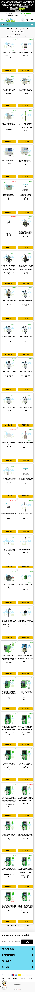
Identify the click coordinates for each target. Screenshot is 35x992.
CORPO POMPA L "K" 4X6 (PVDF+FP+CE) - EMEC (25, 408)
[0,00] (32, 20)
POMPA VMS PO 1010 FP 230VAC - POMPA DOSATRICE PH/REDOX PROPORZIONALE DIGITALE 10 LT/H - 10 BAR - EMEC (25, 906)
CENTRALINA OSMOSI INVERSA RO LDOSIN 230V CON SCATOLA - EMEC (8, 160)
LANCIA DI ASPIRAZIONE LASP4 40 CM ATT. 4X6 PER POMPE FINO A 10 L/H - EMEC (25, 515)
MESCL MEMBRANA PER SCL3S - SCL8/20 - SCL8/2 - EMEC (25, 586)
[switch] (3, 988)
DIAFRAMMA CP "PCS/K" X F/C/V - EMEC (9, 443)
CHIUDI (18, 11)
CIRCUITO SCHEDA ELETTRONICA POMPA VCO (9, 230)
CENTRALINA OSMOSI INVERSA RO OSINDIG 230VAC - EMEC (8, 196)
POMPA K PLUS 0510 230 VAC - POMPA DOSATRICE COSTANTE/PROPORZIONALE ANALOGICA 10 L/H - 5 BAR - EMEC (9, 694)
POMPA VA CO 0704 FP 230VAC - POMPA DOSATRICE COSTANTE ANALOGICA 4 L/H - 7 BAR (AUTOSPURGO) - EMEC (9, 800)
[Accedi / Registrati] (28, 20)
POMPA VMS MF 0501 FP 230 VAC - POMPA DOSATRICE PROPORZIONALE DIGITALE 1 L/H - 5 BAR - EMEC (9, 835)
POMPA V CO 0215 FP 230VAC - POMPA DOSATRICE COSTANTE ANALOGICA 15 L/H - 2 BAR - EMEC (9, 764)
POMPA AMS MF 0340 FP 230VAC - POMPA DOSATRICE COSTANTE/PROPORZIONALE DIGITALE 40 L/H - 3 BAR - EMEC (9, 658)
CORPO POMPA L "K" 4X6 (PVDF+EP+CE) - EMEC (9, 408)
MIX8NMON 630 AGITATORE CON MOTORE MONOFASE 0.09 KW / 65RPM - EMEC (9, 621)
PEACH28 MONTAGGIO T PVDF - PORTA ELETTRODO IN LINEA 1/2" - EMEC (25, 621)
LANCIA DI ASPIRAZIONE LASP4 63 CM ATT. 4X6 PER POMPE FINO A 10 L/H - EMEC (9, 550)
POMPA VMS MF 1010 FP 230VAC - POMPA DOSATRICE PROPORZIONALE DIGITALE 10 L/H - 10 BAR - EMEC (9, 870)
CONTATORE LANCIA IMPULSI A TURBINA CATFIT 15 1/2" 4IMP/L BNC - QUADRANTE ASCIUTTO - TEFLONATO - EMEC (25, 232)
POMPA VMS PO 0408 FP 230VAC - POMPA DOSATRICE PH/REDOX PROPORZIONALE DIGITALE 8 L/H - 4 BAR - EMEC (25, 871)
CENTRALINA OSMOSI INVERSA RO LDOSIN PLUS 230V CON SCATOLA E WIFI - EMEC (25, 161)
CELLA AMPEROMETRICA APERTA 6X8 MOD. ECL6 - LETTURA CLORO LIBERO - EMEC (9, 90)
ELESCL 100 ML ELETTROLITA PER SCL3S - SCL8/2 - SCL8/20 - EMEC (25, 444)
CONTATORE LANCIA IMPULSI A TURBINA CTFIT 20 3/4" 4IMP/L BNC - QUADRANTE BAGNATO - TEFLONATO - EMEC (25, 268)
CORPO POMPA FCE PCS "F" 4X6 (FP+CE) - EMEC (9, 301)
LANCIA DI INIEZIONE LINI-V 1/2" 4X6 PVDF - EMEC (25, 550)
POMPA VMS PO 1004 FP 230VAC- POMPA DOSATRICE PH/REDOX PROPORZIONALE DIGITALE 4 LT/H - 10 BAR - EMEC (9, 906)
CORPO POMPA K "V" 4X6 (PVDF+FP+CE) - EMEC (25, 337)
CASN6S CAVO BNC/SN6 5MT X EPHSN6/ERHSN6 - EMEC (9, 53)
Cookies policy (23, 7)
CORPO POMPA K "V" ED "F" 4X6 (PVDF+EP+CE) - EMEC (9, 372)
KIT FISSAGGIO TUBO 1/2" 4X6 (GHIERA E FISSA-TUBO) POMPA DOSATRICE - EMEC (25, 480)
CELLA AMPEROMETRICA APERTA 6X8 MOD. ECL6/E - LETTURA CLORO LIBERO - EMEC (25, 90)
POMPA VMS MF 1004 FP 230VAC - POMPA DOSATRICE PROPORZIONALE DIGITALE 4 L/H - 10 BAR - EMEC (25, 835)
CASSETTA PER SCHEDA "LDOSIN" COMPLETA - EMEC (25, 53)
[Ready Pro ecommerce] (17, 989)
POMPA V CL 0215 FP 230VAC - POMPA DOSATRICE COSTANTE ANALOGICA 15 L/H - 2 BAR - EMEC (9, 728)
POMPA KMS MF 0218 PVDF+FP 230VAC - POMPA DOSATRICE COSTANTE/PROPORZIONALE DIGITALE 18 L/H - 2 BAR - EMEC (25, 694)
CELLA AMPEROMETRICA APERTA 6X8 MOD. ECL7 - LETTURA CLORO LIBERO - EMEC (9, 125)
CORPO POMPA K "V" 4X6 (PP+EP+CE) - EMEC (8, 337)
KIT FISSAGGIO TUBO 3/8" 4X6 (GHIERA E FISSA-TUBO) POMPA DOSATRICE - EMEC (8, 515)
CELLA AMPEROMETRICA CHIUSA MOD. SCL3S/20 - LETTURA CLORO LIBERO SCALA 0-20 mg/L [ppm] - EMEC (25, 126)
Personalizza (14, 9)
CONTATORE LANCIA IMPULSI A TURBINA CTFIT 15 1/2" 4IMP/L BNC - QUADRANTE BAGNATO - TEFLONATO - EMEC (8, 268)
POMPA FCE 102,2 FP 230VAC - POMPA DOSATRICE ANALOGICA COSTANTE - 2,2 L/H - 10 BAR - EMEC (25, 657)
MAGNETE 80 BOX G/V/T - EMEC (9, 585)
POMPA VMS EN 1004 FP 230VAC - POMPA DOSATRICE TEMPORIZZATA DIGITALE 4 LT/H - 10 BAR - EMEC (25, 799)
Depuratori (5, 24)
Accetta (22, 9)
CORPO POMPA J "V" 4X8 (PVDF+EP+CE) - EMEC (25, 301)
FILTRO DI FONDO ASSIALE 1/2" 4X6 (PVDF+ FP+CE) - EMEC (9, 480)
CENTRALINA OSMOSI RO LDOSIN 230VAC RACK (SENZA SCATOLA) (25, 196)
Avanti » (20, 31)
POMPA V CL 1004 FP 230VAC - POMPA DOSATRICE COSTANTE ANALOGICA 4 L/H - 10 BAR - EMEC (25, 728)
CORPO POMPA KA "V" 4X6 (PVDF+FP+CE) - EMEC (25, 372)
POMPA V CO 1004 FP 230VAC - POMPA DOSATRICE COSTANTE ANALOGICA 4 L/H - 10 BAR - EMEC (25, 764)
